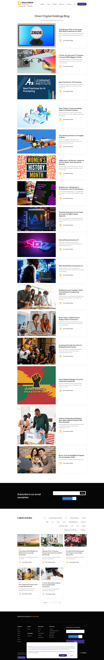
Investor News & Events (54, 630)
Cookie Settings (21, 657)
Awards (18, 631)
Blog (39, 631)
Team (18, 637)
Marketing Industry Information (70, 529)
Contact (19, 641)
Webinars (40, 635)
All (44, 518)
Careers (19, 639)
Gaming (83, 525)
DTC (72, 525)
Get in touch (81, 4)
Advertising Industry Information (55, 518)
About (18, 629)
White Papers (41, 637)
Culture (18, 633)
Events (18, 635)
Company (42, 4)
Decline (71, 655)
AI (66, 518)
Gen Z (64, 522)
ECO (77, 525)
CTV (53, 522)
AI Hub (39, 629)
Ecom (58, 522)
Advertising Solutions (74, 518)
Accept (63, 655)
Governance (51, 637)
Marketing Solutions (73, 522)
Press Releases (41, 633)
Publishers (55, 4)
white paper (82, 529)
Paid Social (83, 522)
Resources (61, 4)
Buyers (48, 4)
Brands (83, 518)
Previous (45, 602)
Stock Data (51, 634)
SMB (47, 522)
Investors (69, 4)
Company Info (52, 632)
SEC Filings (51, 635)
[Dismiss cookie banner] (75, 644)
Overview (51, 629)
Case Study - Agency (63, 525)
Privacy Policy (66, 649)
